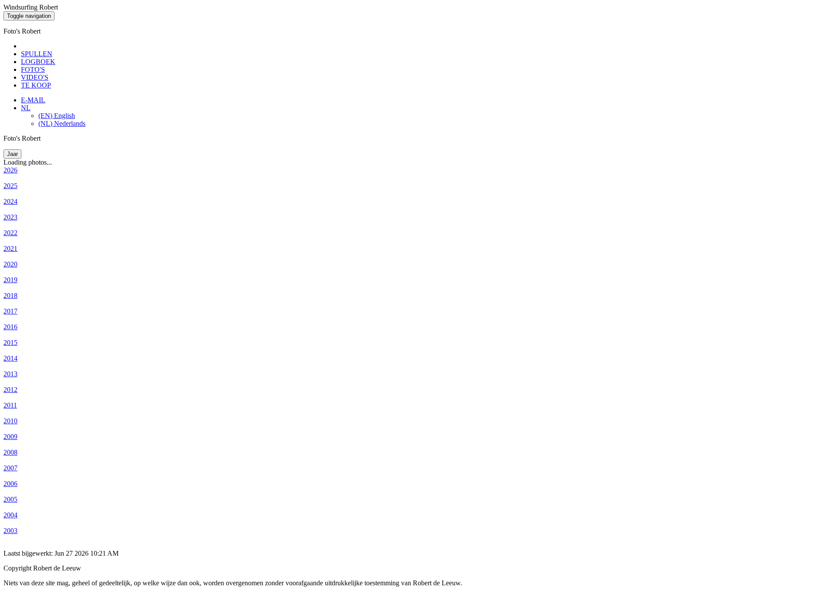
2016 (10, 327)
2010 (10, 421)
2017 (10, 311)
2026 (10, 170)
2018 (10, 295)
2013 (10, 374)
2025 (10, 185)
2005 (10, 499)
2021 (10, 248)
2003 (10, 530)
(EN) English (56, 115)
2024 (10, 201)
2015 (10, 342)
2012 (10, 389)
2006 (10, 483)
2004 (10, 515)
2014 (10, 358)
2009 (10, 436)
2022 (10, 232)
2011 (10, 405)
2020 (10, 264)
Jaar (12, 154)
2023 (10, 217)
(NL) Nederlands (61, 123)
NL (26, 107)
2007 (10, 468)
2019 (10, 280)
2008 (10, 452)
